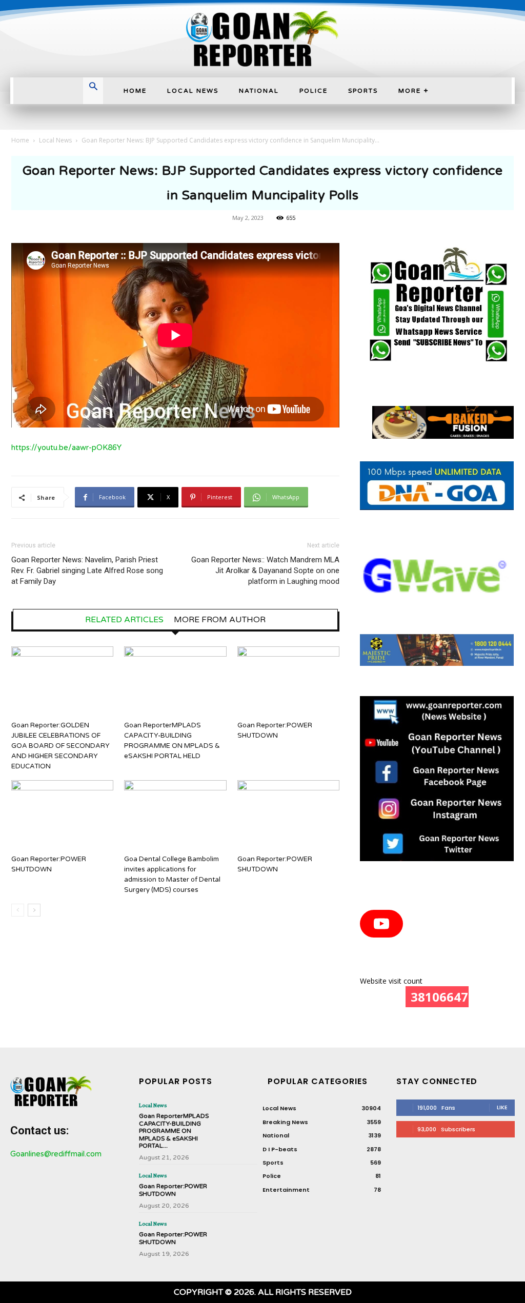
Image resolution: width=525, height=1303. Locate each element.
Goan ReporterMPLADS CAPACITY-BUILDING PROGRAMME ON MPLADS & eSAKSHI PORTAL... (174, 1130)
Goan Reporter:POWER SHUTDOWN (173, 1190)
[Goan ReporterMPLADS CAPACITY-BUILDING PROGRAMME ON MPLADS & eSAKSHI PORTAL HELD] (175, 681)
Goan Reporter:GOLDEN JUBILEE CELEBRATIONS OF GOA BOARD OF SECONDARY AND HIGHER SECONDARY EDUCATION (60, 745)
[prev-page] (17, 910)
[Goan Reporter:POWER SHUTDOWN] (288, 681)
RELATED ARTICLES (124, 620)
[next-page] (34, 910)
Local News (55, 140)
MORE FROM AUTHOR (220, 620)
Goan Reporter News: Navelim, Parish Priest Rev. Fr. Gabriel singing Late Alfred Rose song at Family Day (87, 570)
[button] (93, 87)
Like (502, 1107)
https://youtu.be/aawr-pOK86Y (66, 447)
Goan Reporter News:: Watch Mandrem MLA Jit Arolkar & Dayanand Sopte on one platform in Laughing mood (265, 570)
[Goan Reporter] (262, 38)
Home (20, 140)
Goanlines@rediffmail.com (56, 1153)
